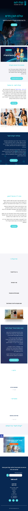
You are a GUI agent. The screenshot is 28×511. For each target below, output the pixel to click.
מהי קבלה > (13, 259)
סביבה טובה (14, 489)
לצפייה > (14, 389)
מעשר (14, 492)
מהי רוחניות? (14, 282)
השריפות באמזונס (14, 415)
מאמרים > (14, 399)
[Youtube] (10, 500)
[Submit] (7, 475)
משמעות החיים (14, 387)
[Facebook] (13, 500)
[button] (2, 2)
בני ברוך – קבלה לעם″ (21, 89)
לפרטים (14, 25)
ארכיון (14, 490)
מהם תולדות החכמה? (14, 293)
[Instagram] (17, 500)
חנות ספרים (14, 494)
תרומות (14, 491)
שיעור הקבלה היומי (14, 487)
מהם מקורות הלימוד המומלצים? (14, 303)
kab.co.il (14, 479)
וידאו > (14, 370)
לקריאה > (14, 419)
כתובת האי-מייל (18, 473)
